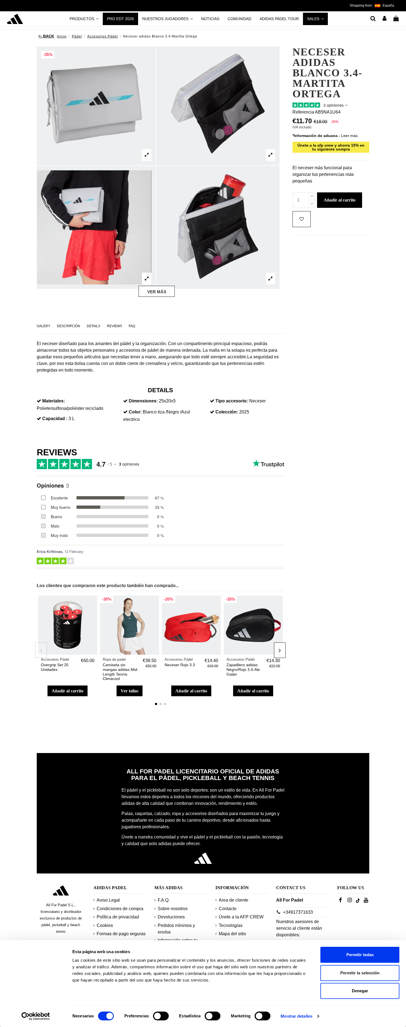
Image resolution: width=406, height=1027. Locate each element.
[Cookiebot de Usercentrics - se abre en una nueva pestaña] (36, 1016)
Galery (43, 326)
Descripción (68, 326)
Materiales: (53, 401)
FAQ (132, 326)
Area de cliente (233, 900)
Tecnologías (230, 925)
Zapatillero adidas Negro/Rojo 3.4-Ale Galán (243, 669)
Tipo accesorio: (231, 401)
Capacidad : (54, 418)
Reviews (114, 326)
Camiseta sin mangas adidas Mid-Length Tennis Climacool (120, 672)
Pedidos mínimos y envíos (176, 928)
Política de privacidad (118, 917)
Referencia (303, 112)
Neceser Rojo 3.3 (180, 665)
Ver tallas (129, 691)
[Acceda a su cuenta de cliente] (384, 19)
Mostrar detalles (296, 1016)
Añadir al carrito (67, 691)
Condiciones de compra (120, 908)
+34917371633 (298, 912)
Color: (135, 412)
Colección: (226, 412)
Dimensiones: (143, 401)
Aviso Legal (108, 900)
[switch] (161, 1016)
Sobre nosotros (173, 908)
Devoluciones (171, 917)
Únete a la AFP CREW (241, 917)
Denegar (360, 990)
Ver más (156, 291)
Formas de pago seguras (121, 933)
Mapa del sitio (232, 933)
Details (93, 326)
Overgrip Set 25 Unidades (54, 667)
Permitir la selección (359, 972)
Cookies (105, 925)
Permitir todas (360, 954)
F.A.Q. (164, 900)
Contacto (227, 908)
